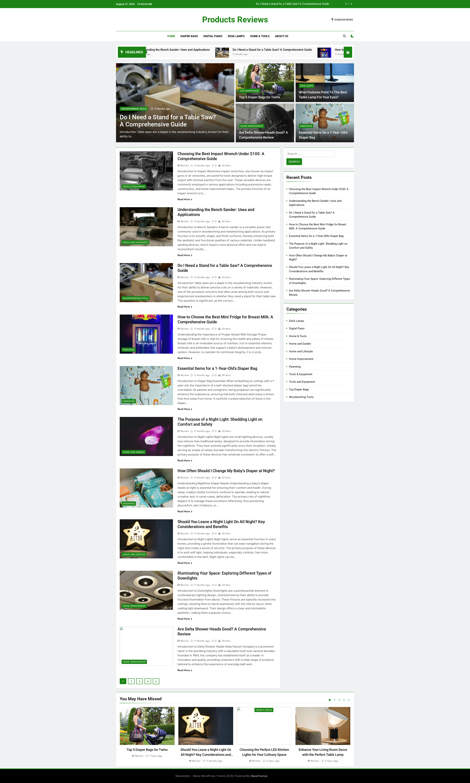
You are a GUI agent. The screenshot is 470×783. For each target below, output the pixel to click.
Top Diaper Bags (249, 90)
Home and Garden (133, 452)
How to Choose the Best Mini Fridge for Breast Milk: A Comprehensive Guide (282, 4)
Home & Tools (260, 36)
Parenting (127, 108)
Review (185, 165)
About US (281, 36)
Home (171, 36)
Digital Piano (212, 36)
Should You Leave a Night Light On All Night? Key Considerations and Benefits (205, 754)
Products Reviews (235, 19)
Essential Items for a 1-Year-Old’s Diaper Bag (217, 368)
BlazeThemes (259, 775)
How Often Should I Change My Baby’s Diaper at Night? (226, 471)
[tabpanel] (147, 732)
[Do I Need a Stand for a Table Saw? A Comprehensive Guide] (172, 54)
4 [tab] (344, 700)
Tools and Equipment (135, 242)
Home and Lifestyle (134, 554)
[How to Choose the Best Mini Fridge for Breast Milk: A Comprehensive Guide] (274, 54)
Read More (184, 199)
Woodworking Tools (135, 298)
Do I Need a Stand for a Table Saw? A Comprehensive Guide (222, 49)
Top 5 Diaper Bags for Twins (259, 97)
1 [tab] (330, 700)
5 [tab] (349, 700)
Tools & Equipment (134, 186)
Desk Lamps (236, 36)
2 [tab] (334, 700)
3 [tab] (339, 700)
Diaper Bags (189, 36)
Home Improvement (251, 126)
